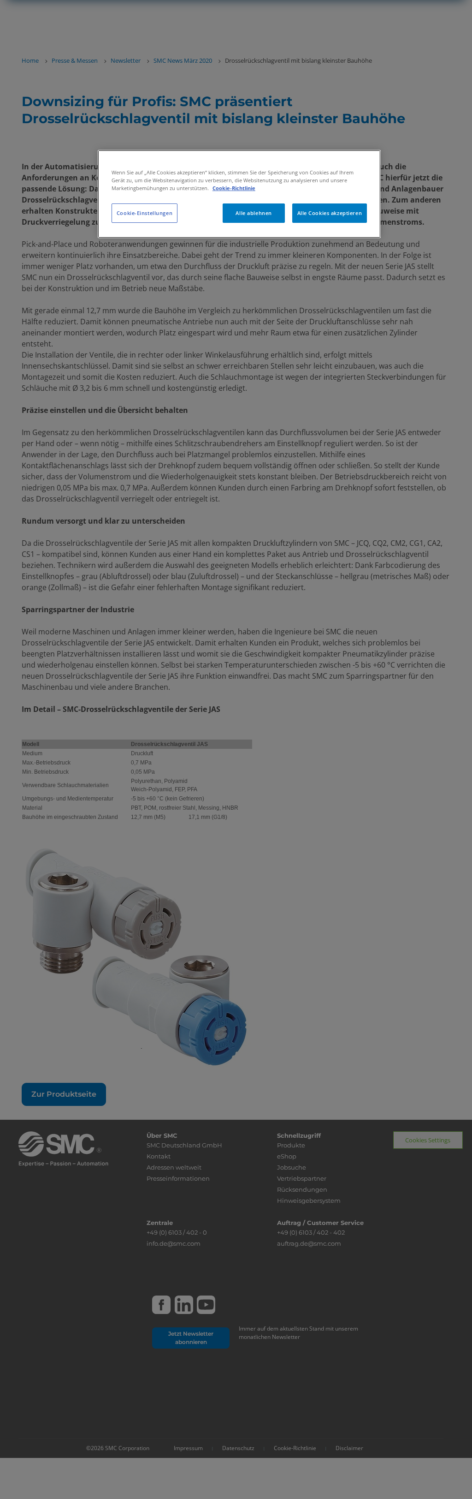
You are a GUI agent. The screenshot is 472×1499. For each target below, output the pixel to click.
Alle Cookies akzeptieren (329, 212)
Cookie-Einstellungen (144, 212)
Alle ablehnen (253, 212)
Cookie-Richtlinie (233, 188)
